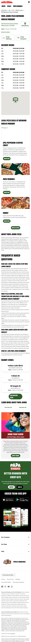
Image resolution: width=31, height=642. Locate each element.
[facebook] (2, 587)
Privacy (3, 579)
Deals (9, 6)
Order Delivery (8, 38)
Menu (3, 6)
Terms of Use (10, 579)
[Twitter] (6, 586)
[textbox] (15, 280)
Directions (25, 25)
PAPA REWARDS (17, 6)
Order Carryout (23, 38)
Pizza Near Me (22, 407)
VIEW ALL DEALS (15, 228)
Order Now (7, 158)
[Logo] (7, 2)
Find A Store (29, 2)
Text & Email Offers (6, 582)
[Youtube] (9, 587)
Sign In (20, 487)
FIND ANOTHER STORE (14, 396)
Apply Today (15, 456)
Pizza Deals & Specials (18, 582)
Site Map (17, 579)
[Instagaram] (12, 587)
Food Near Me (8, 407)
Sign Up (11, 487)
